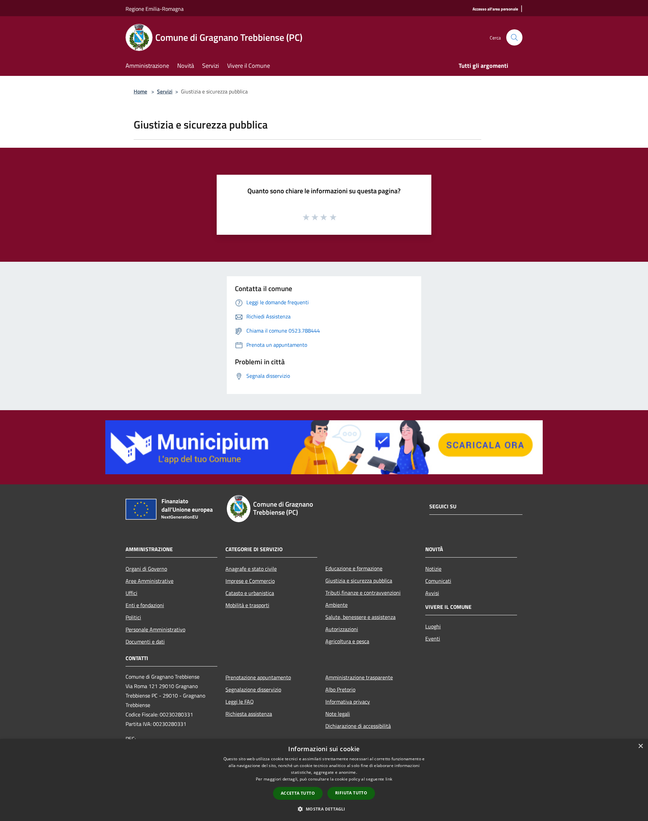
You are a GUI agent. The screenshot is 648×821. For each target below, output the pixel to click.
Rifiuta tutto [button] (351, 793)
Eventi (432, 638)
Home (140, 91)
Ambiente (336, 605)
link (388, 779)
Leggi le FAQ (239, 702)
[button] (324, 809)
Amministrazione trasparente (359, 677)
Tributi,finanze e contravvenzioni (363, 593)
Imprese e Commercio (250, 581)
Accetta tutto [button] (298, 793)
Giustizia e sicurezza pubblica (358, 580)
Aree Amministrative (149, 581)
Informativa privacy (347, 702)
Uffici (131, 593)
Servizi (164, 91)
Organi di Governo (146, 569)
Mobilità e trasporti (247, 605)
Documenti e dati (145, 642)
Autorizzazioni (341, 629)
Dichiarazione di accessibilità (358, 726)
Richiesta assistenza (248, 714)
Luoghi (433, 626)
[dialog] (324, 780)
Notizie (433, 569)
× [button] (640, 746)
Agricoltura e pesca (347, 641)
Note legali (337, 714)
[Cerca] (514, 37)
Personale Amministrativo (155, 629)
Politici (133, 617)
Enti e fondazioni (145, 605)
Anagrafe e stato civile (251, 569)
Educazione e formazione (353, 568)
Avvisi (432, 593)
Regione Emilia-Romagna (155, 9)
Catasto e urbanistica (249, 593)
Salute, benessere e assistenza (360, 617)
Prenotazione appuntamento (258, 677)
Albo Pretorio (340, 689)
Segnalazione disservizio (253, 689)
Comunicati (438, 581)
